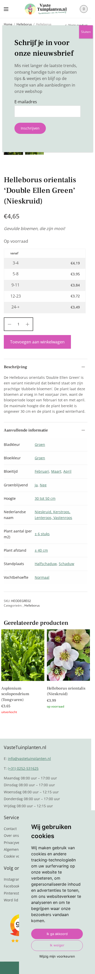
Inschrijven (30, 128)
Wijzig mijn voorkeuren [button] (57, 956)
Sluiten (86, 32)
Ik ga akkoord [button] (57, 934)
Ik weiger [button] (57, 945)
